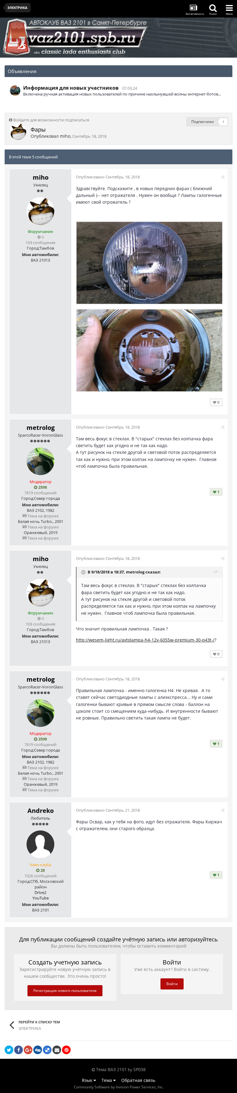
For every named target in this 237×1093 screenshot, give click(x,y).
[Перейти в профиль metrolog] (40, 461)
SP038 (139, 1069)
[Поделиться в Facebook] (18, 1050)
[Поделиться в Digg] (37, 1050)
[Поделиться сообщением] (222, 177)
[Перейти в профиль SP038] (15, 90)
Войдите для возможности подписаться (51, 120)
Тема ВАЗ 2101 (111, 1069)
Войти (172, 983)
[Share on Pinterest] (66, 1050)
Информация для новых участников (70, 87)
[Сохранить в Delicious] (47, 1050)
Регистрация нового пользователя (65, 990)
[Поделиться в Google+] (28, 1050)
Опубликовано (108, 177)
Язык (88, 1080)
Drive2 (40, 892)
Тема (107, 1080)
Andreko (40, 810)
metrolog (41, 427)
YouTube (40, 898)
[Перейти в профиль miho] (18, 131)
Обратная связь (138, 1080)
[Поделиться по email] (56, 1050)
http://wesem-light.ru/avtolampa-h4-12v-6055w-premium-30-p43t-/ (145, 640)
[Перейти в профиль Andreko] (40, 844)
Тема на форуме (43, 516)
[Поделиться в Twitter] (9, 1050)
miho (65, 136)
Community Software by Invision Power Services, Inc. (119, 1087)
